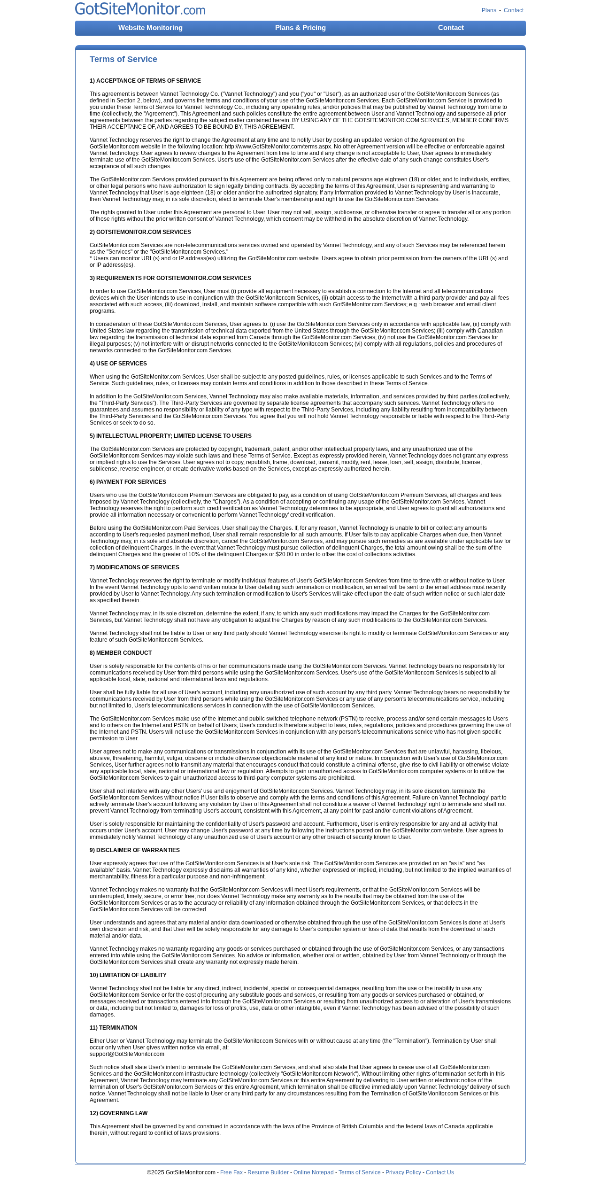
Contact (514, 10)
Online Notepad (313, 1172)
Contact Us (440, 1172)
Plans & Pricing (300, 27)
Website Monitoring (150, 27)
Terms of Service (360, 1172)
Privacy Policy (403, 1172)
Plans (489, 10)
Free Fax (231, 1172)
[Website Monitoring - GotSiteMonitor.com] (140, 12)
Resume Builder (268, 1172)
